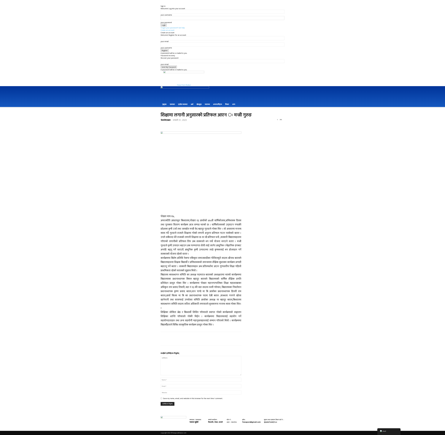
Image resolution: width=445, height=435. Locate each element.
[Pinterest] (173, 124)
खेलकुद (199, 104)
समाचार (172, 104)
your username (166, 15)
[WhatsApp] (179, 124)
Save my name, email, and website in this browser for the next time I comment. (193, 398)
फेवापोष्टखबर (166, 120)
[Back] (161, 4)
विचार (227, 104)
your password (166, 22)
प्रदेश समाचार (183, 104)
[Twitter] (168, 124)
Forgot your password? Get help (173, 28)
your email (164, 41)
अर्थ (192, 104)
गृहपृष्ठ (164, 104)
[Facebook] (163, 124)
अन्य (233, 104)
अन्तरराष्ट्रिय (217, 104)
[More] (184, 124)
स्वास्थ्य (207, 104)
